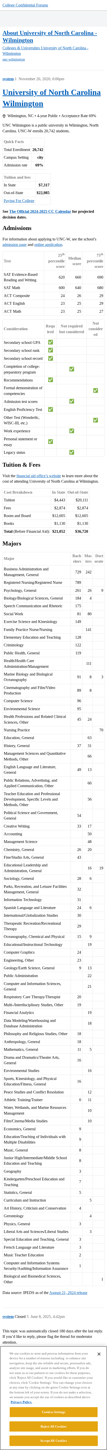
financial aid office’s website (38, 476)
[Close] (99, 1354)
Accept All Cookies (53, 1441)
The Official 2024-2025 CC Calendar (40, 211)
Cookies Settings (53, 1412)
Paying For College (19, 201)
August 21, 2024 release (68, 1293)
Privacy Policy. (21, 1402)
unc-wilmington (13, 59)
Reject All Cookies (53, 1426)
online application (48, 244)
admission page (14, 244)
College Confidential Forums (25, 5)
